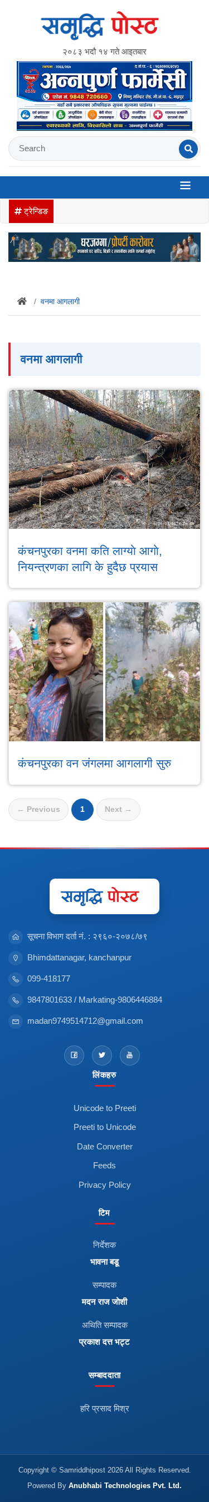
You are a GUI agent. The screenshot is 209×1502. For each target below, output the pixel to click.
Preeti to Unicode (105, 1127)
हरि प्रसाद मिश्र (104, 1408)
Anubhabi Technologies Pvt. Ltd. (125, 1485)
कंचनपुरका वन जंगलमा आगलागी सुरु (94, 763)
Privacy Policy (105, 1184)
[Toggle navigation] (185, 187)
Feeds (104, 1165)
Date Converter (105, 1146)
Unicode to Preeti (105, 1108)
